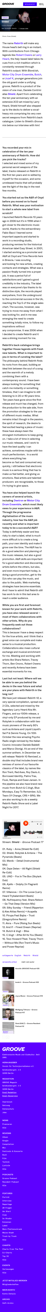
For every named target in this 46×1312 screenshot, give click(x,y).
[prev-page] (3, 1037)
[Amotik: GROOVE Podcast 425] (8, 973)
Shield (11, 94)
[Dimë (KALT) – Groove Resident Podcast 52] (8, 1028)
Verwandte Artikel (9, 962)
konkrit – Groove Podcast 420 (27, 982)
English (18, 955)
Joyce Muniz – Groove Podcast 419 (29, 996)
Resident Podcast (5, 1032)
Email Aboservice (10, 1096)
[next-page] (7, 1037)
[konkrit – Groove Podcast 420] (8, 987)
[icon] (41, 4)
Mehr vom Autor (27, 962)
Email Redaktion (9, 1092)
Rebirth (18, 43)
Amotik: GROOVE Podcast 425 (27, 968)
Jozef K (9, 78)
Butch (37, 74)
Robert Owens (24, 55)
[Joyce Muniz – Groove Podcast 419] (8, 1000)
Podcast (5, 17)
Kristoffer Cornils (11, 28)
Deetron (18, 500)
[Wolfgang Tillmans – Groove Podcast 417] (8, 1014)
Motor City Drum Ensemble (17, 74)
